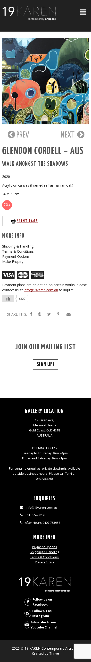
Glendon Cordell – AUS (43, 151)
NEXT (68, 135)
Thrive (54, 653)
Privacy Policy (44, 562)
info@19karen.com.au (41, 290)
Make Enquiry (12, 261)
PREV (22, 135)
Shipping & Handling (17, 246)
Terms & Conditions (18, 251)
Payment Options (16, 256)
